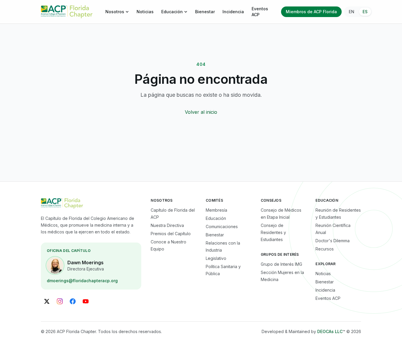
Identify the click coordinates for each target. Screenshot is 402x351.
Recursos (324, 248)
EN (351, 11)
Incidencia (233, 11)
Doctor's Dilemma (332, 240)
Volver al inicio (201, 112)
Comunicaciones (222, 226)
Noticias (145, 11)
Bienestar (205, 11)
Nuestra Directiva (167, 225)
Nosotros (114, 11)
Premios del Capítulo (171, 233)
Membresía (216, 210)
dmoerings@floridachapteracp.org (82, 280)
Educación (172, 11)
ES (365, 11)
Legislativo (216, 258)
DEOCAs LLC (330, 331)
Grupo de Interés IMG (281, 264)
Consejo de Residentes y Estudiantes (273, 232)
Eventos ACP (260, 11)
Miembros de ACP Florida (311, 11)
